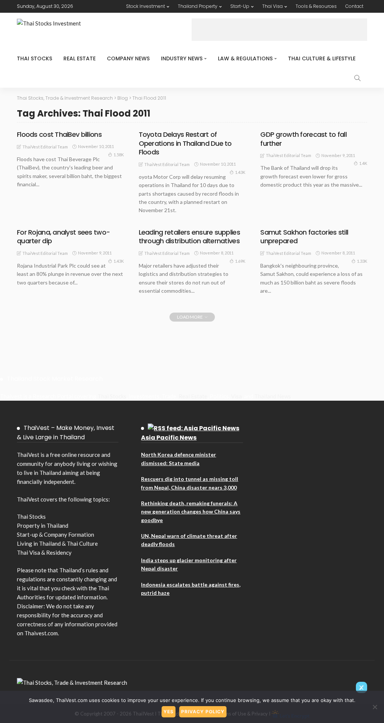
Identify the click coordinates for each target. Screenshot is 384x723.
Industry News (181, 58)
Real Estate (79, 58)
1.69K (240, 261)
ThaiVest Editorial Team (45, 146)
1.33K (362, 261)
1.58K (119, 154)
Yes (169, 711)
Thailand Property (198, 6)
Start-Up (239, 6)
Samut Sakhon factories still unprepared (304, 236)
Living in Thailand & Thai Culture (57, 543)
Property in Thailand (42, 525)
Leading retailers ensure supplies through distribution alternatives (189, 236)
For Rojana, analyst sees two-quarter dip (63, 236)
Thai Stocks (34, 58)
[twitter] (361, 687)
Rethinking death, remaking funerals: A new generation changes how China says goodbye (190, 511)
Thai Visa (272, 6)
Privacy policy (203, 711)
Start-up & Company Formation (55, 534)
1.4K (363, 163)
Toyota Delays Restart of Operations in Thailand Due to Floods (185, 143)
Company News (128, 58)
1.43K (240, 172)
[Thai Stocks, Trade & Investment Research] (72, 681)
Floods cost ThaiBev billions (59, 134)
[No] (374, 707)
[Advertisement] (279, 29)
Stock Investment (145, 6)
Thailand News (272, 396)
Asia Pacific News (168, 437)
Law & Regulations (245, 58)
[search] (357, 78)
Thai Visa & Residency (44, 552)
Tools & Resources (316, 6)
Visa (236, 396)
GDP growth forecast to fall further (303, 139)
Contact (354, 6)
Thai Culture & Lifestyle (322, 58)
